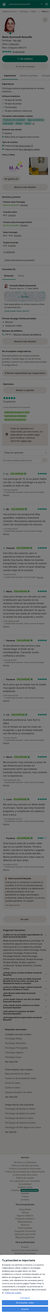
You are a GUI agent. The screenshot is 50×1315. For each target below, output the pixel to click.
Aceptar (25, 1309)
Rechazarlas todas (25, 1303)
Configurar (25, 1298)
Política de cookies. (13, 1293)
